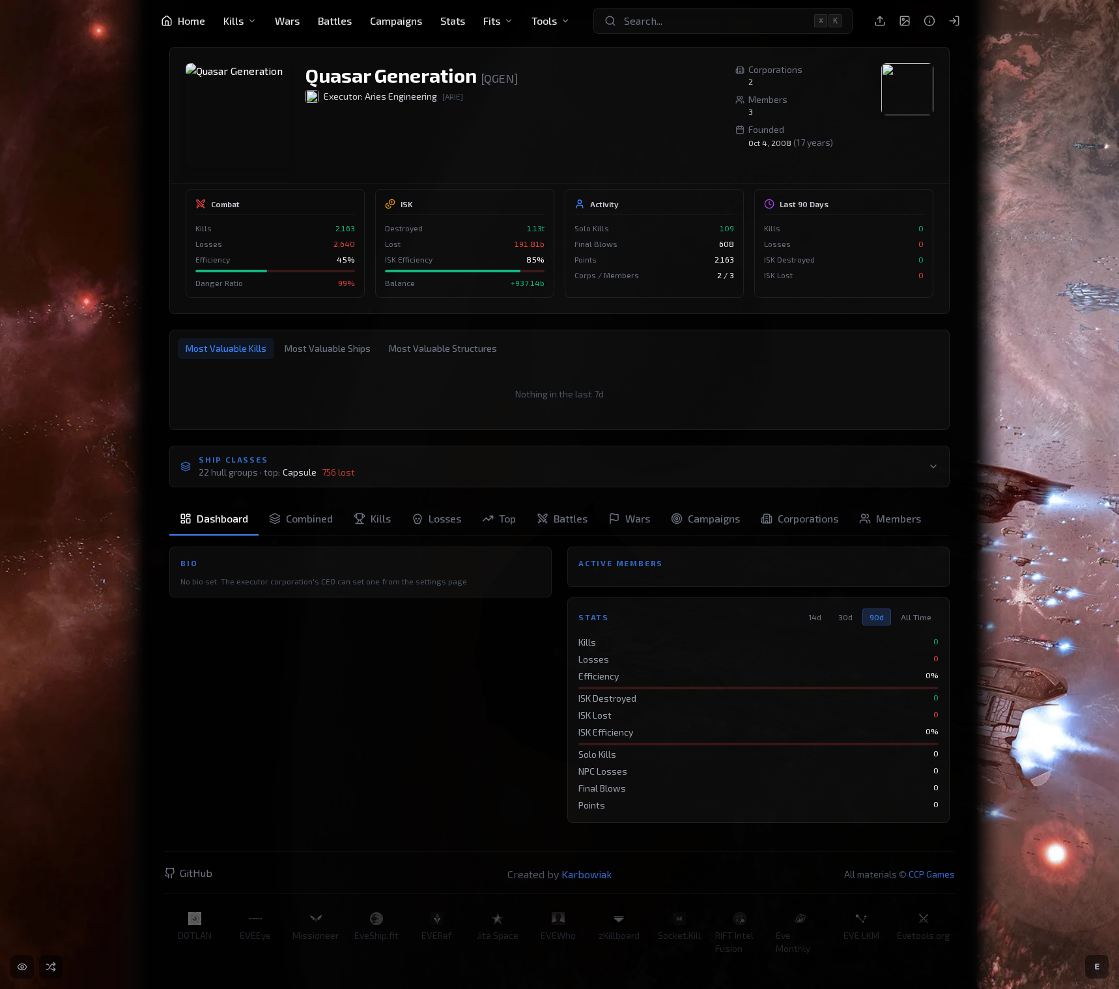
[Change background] (904, 21)
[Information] (929, 21)
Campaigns (396, 20)
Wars (287, 20)
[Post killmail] (880, 21)
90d (877, 617)
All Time (916, 617)
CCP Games (932, 874)
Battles (335, 20)
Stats (452, 20)
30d (845, 617)
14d (814, 617)
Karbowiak (586, 874)
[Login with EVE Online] (954, 21)
